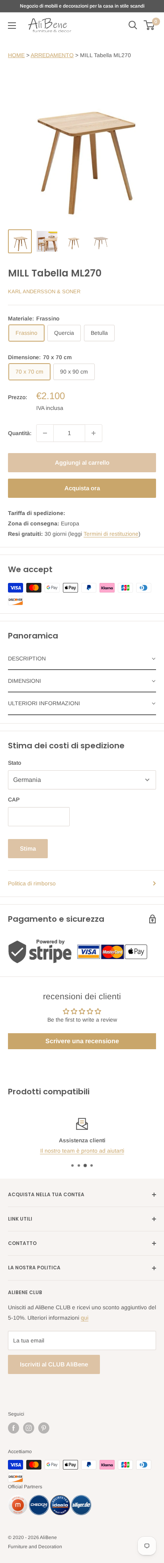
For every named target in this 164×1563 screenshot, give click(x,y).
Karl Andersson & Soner (44, 291)
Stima (28, 848)
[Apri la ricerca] (133, 25)
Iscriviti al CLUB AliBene (54, 1364)
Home (16, 55)
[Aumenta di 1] (93, 433)
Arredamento (52, 55)
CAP (14, 799)
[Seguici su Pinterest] (43, 1428)
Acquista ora (82, 488)
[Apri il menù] (12, 25)
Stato (14, 763)
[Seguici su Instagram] (28, 1428)
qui (84, 1317)
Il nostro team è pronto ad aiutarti (82, 1151)
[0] (149, 25)
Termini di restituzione (111, 534)
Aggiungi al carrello (82, 462)
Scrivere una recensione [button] (82, 1041)
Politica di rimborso (32, 883)
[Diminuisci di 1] (45, 433)
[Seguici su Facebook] (13, 1428)
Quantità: (19, 433)
